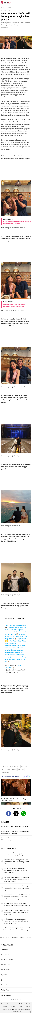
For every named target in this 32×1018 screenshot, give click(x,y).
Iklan (13, 1004)
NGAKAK (6, 938)
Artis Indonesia (6, 769)
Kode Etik (28, 1004)
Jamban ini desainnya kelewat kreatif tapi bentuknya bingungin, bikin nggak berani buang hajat (16, 912)
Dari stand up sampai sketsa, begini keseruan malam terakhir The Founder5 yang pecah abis (16, 870)
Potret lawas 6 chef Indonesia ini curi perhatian (15, 826)
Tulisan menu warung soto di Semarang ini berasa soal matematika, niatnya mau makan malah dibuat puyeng (17, 897)
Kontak (5, 1006)
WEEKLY (28, 938)
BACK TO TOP (17, 1000)
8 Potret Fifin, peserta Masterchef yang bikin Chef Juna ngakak (17, 223)
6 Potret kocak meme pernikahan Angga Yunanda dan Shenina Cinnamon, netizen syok (16, 888)
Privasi (13, 1006)
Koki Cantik (24, 766)
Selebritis (8, 7)
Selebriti (14, 769)
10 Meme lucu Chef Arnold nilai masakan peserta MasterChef (14, 305)
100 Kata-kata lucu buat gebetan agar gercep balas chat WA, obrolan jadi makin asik (16, 862)
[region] (16, 1016)
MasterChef (21, 769)
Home (2, 7)
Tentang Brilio (4, 1004)
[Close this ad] (31, 1012)
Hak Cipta (21, 1004)
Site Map (28, 1006)
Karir (21, 1006)
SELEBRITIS (14, 938)
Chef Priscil (5, 766)
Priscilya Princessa (14, 766)
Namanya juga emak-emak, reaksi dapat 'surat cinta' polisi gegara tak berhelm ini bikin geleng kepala (16, 879)
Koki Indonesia (5, 772)
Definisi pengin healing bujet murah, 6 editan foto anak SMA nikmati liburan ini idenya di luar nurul (16, 921)
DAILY (22, 938)
